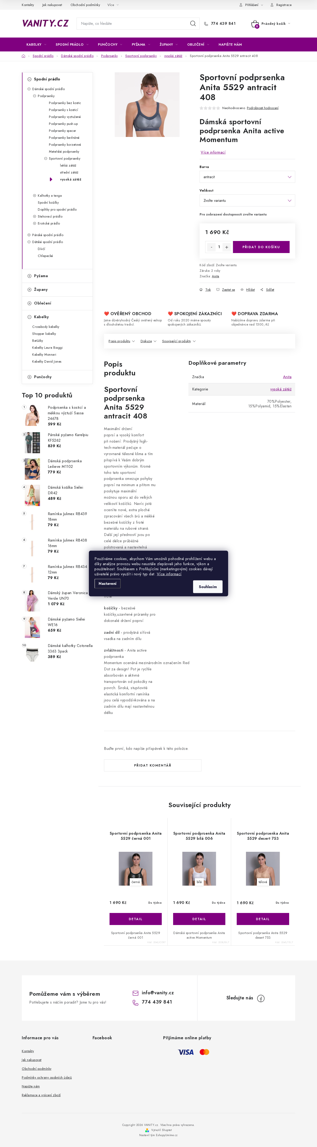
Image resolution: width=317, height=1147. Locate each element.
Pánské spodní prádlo (47, 235)
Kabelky (41, 317)
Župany (41, 289)
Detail (136, 919)
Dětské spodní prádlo (47, 242)
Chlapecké (45, 255)
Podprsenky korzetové (65, 144)
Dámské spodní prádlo (48, 89)
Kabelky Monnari (44, 354)
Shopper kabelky (44, 333)
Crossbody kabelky (45, 326)
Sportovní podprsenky (64, 158)
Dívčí (41, 249)
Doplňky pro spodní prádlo (57, 209)
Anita (215, 276)
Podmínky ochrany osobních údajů (47, 1077)
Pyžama (41, 276)
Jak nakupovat (52, 5)
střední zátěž (69, 172)
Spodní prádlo (47, 79)
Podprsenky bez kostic (65, 103)
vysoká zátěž (70, 179)
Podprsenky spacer (62, 130)
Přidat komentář (152, 765)
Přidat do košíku (261, 247)
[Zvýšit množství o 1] (227, 247)
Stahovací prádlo (50, 216)
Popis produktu (119, 341)
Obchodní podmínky (85, 5)
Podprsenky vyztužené (65, 116)
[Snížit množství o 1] (211, 247)
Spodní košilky (48, 202)
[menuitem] (36, 44)
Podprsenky (46, 96)
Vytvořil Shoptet (161, 1130)
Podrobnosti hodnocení (262, 108)
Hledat (193, 24)
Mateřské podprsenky (64, 151)
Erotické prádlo (49, 223)
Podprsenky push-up (63, 123)
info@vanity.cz (158, 992)
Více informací (169, 574)
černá (136, 882)
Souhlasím (208, 586)
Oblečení (42, 303)
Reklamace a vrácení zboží (41, 1095)
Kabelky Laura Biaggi (47, 347)
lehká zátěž (68, 165)
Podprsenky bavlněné (64, 137)
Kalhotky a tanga (50, 195)
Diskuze (146, 341)
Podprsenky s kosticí (63, 110)
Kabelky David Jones (46, 361)
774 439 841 (223, 23)
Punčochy (43, 377)
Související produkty (176, 341)
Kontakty (28, 5)
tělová (263, 882)
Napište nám (31, 1086)
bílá (199, 882)
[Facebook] (261, 998)
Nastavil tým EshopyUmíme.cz (158, 1135)
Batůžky (37, 340)
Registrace (283, 5)
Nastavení (107, 583)
